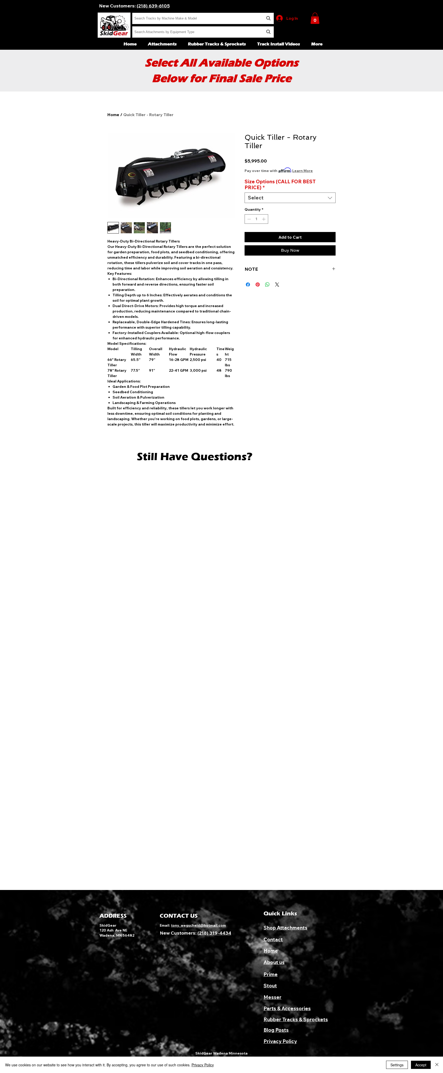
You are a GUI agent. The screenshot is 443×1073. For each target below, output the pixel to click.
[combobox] (203, 18)
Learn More (302, 170)
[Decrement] (248, 219)
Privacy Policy (203, 1064)
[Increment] (264, 219)
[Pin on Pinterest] (258, 284)
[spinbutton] (256, 219)
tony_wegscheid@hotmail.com (198, 925)
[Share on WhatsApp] (267, 284)
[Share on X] (277, 284)
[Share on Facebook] (248, 284)
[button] (315, 18)
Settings (397, 1064)
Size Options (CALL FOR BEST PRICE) (280, 184)
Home (113, 114)
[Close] (437, 1065)
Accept (420, 1064)
